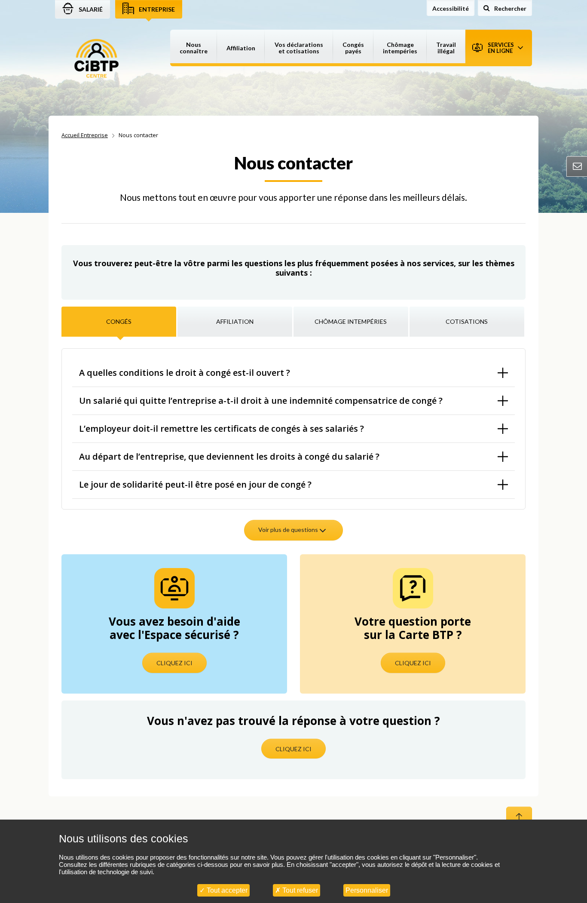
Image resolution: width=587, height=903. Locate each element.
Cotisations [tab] (467, 321)
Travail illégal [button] (446, 48)
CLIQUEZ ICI (174, 662)
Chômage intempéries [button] (400, 48)
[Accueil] (96, 59)
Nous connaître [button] (194, 48)
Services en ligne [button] (501, 47)
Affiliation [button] (240, 48)
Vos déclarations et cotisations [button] (299, 48)
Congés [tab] (118, 321)
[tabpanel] (293, 448)
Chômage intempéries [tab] (351, 321)
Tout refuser (299, 890)
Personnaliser (366, 890)
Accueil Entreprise (84, 135)
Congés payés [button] (353, 48)
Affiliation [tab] (235, 321)
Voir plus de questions (288, 529)
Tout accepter (226, 890)
